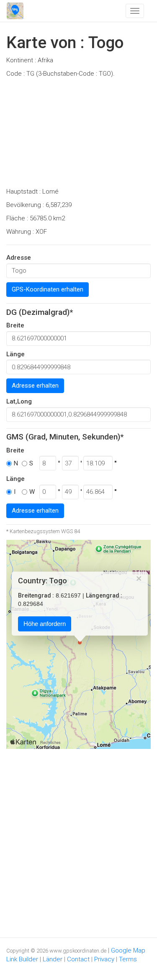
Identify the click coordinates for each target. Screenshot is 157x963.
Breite (15, 325)
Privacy (104, 959)
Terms (128, 959)
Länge (15, 354)
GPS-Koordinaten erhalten (47, 289)
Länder (52, 959)
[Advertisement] (78, 135)
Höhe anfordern (44, 624)
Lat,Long (19, 401)
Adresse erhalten (35, 385)
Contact (78, 959)
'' (115, 463)
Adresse (18, 257)
